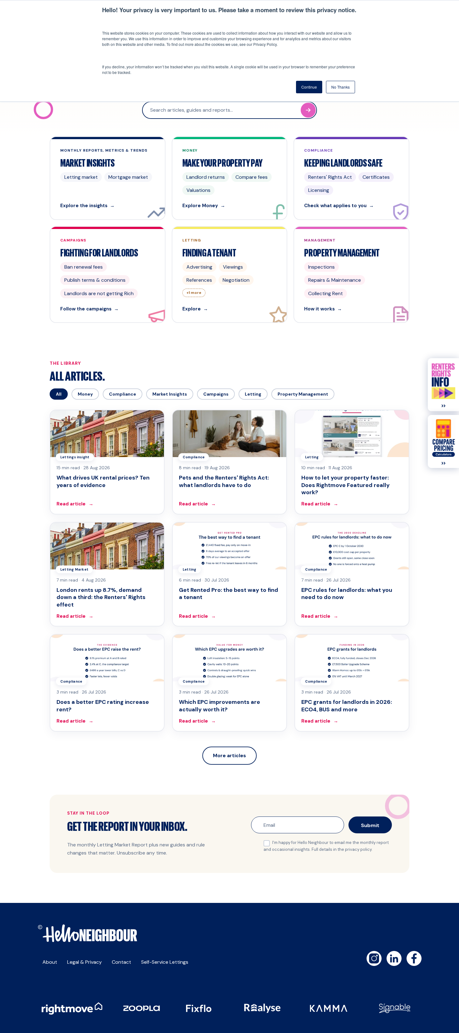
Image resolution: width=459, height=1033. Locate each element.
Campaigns (216, 394)
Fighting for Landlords (99, 252)
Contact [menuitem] (121, 962)
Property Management (303, 394)
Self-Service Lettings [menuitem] (164, 962)
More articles (229, 755)
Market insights (87, 162)
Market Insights (169, 394)
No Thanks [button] (340, 87)
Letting (253, 394)
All (59, 394)
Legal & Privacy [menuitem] (84, 962)
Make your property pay (222, 162)
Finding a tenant (209, 252)
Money (85, 394)
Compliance (122, 394)
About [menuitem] (49, 962)
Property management (342, 252)
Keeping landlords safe (343, 162)
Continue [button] (309, 87)
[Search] (308, 110)
